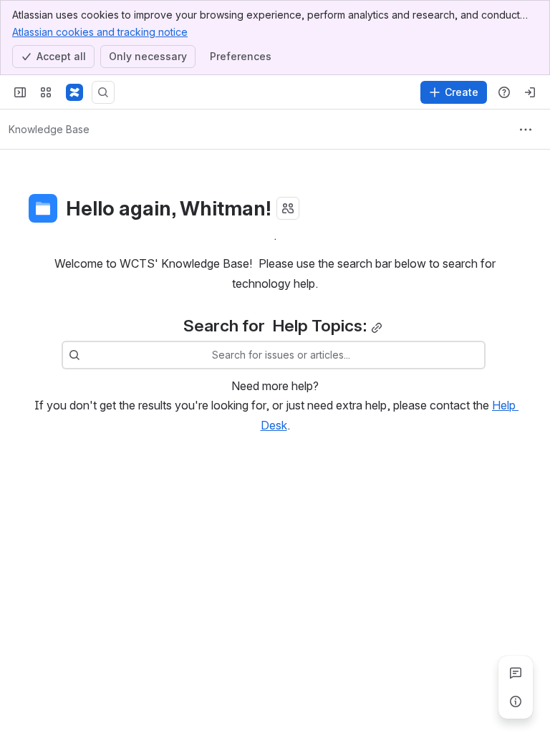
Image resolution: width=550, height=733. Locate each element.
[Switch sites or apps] (45, 92)
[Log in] (529, 92)
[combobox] (87, 355)
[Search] (103, 92)
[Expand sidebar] (20, 92)
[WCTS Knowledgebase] (74, 92)
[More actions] (525, 129)
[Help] (504, 92)
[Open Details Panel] (515, 701)
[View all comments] (515, 672)
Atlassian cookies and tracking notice (100, 32)
